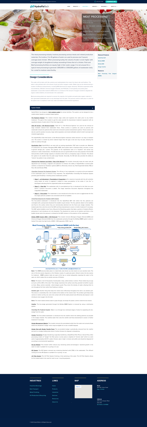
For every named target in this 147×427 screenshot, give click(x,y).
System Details (35, 107)
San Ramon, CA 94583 (102, 404)
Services (94, 6)
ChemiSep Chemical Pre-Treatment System (43, 171)
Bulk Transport (34, 389)
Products (75, 6)
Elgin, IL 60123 (100, 389)
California (99, 399)
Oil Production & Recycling (38, 395)
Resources (104, 6)
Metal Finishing (34, 392)
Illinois (98, 385)
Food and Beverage (36, 386)
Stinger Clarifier (102, 67)
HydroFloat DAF (102, 57)
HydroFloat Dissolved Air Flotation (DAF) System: (45, 198)
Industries (85, 6)
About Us (113, 6)
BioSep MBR (101, 64)
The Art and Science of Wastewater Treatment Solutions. (43, 1)
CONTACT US (111, 1)
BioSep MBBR (101, 61)
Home (68, 6)
